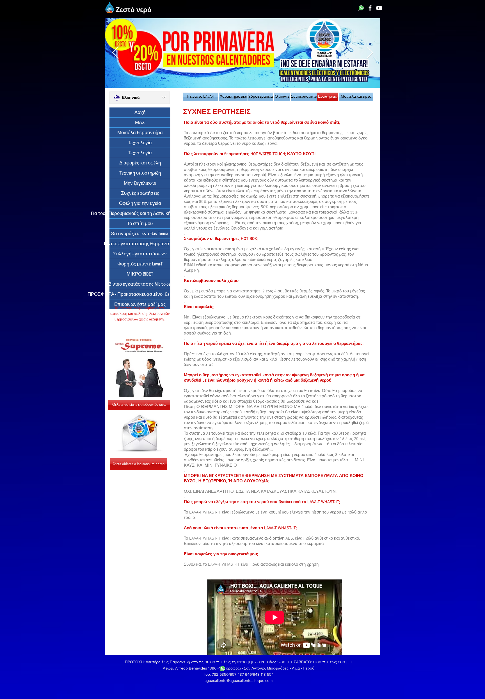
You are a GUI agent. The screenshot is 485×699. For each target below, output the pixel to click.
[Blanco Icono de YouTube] (379, 8)
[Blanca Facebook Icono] (370, 8)
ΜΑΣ (140, 122)
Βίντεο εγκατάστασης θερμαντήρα (139, 243)
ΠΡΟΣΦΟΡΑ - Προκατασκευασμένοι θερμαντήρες (139, 294)
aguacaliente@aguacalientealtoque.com (239, 680)
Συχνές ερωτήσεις (140, 193)
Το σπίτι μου (140, 223)
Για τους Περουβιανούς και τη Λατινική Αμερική (139, 213)
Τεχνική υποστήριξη (140, 173)
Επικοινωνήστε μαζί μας (140, 304)
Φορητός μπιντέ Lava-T (140, 264)
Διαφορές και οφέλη (140, 163)
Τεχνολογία (140, 142)
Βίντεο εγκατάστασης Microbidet (139, 284)
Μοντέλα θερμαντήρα (140, 132)
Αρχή (139, 112)
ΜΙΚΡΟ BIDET (140, 274)
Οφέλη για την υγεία (140, 203)
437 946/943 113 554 (255, 674)
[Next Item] (370, 52)
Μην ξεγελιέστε (140, 183)
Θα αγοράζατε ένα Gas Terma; (140, 233)
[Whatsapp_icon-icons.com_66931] (361, 8)
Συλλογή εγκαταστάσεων (140, 253)
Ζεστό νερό (134, 10)
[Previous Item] (115, 52)
